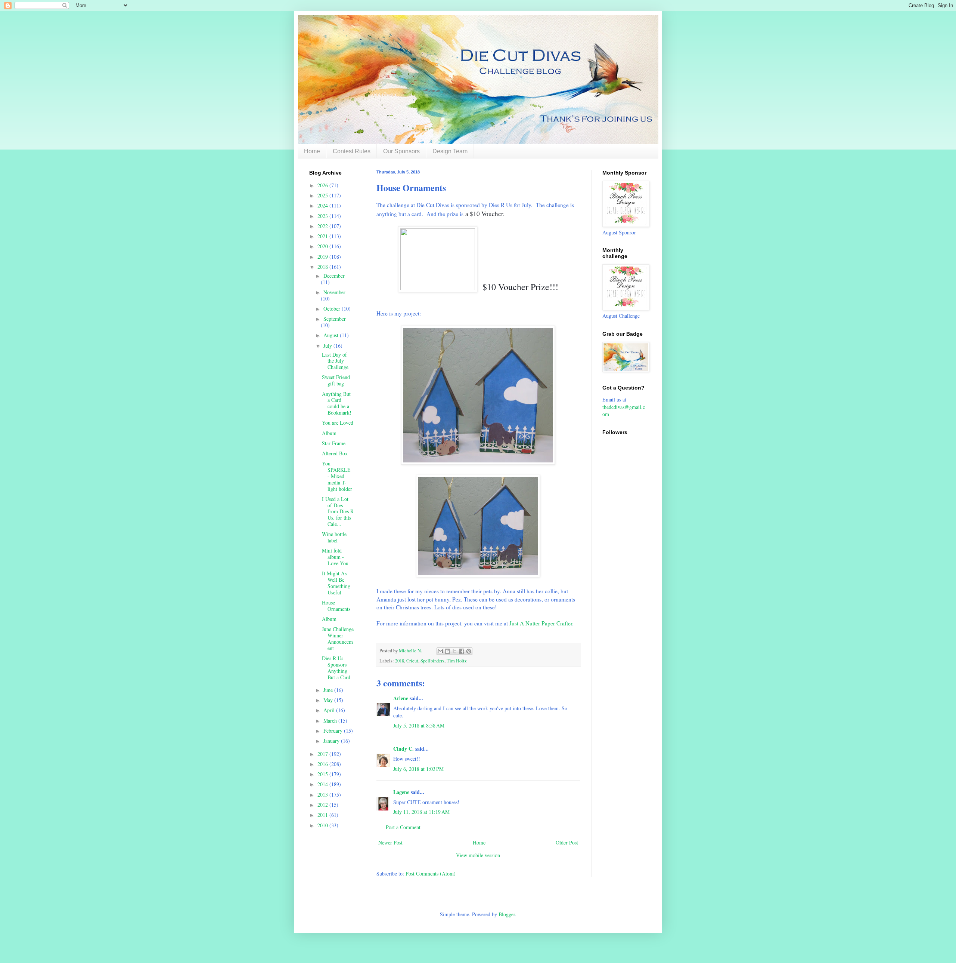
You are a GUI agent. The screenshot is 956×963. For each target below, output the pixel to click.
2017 (323, 753)
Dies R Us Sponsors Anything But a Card (336, 667)
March (330, 720)
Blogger (507, 914)
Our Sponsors (401, 151)
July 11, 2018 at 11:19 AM (421, 811)
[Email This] (440, 651)
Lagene (401, 792)
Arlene (400, 698)
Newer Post (390, 842)
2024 (323, 205)
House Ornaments (336, 605)
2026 (323, 185)
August (331, 335)
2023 (323, 215)
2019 (323, 256)
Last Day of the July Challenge (335, 361)
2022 (323, 226)
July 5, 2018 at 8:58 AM (418, 725)
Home (312, 151)
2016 (323, 763)
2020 (323, 246)
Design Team (450, 151)
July (328, 345)
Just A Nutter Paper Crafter (540, 623)
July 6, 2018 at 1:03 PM (418, 768)
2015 (323, 774)
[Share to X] (454, 651)
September (334, 318)
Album (329, 433)
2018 (399, 661)
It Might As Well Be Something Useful (336, 583)
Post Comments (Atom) (431, 873)
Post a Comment (403, 827)
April (329, 710)
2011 (323, 814)
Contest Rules (351, 151)
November (334, 292)
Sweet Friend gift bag (336, 380)
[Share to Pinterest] (468, 651)
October (332, 308)
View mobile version (478, 855)
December (334, 275)
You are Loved (337, 422)
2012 (323, 804)
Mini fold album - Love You (335, 557)
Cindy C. (403, 749)
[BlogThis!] (447, 651)
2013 (323, 794)
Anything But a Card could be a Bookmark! (336, 403)
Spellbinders (432, 661)
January (332, 740)
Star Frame (333, 443)
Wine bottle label (334, 537)
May (328, 700)
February (333, 730)
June (328, 689)
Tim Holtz (457, 661)
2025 (323, 195)
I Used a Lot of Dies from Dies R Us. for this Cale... (338, 511)
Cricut (412, 661)
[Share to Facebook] (461, 651)
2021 (323, 236)
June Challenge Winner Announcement (338, 638)
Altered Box (335, 453)
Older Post (567, 842)
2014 (323, 784)
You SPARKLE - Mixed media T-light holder (337, 476)
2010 (323, 825)
